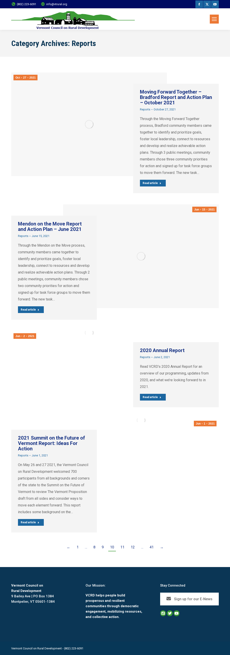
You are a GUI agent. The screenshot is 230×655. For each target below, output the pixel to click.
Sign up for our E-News (192, 599)
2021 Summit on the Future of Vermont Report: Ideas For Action (51, 443)
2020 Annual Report (162, 350)
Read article (150, 183)
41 (152, 547)
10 (112, 547)
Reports (145, 109)
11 (122, 547)
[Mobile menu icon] (214, 19)
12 (133, 547)
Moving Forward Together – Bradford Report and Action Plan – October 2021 (176, 97)
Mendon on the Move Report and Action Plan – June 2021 (50, 226)
